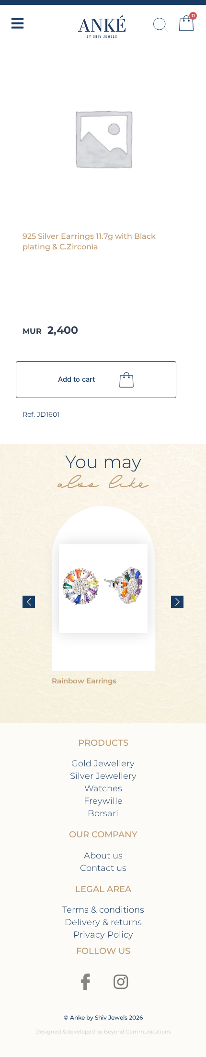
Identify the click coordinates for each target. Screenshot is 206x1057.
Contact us (103, 868)
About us (103, 855)
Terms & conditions (103, 909)
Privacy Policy (103, 934)
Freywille (103, 801)
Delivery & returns (103, 922)
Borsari (103, 813)
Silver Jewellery (103, 776)
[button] (29, 602)
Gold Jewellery (103, 763)
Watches (103, 788)
